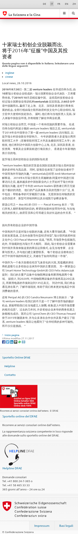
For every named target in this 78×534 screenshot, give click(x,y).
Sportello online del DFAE (19, 416)
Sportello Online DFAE (16, 357)
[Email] (23, 341)
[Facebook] (4, 341)
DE (44, 3)
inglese (9, 72)
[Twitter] (8, 341)
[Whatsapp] (20, 341)
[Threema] (16, 341)
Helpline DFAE (12, 468)
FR (58, 3)
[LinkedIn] (12, 341)
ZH (74, 3)
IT (52, 3)
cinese (9, 76)
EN (66, 3)
